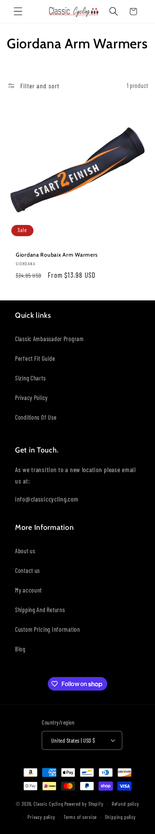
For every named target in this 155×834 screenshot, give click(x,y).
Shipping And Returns (40, 609)
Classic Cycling (48, 804)
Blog (20, 648)
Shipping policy (120, 817)
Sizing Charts (30, 378)
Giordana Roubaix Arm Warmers (57, 254)
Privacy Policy (31, 397)
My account (28, 590)
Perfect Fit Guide (35, 358)
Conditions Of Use (35, 417)
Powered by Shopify (83, 804)
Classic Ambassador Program (49, 338)
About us (25, 550)
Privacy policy (41, 817)
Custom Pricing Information (47, 629)
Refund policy (125, 804)
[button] (18, 12)
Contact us (27, 570)
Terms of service (80, 817)
